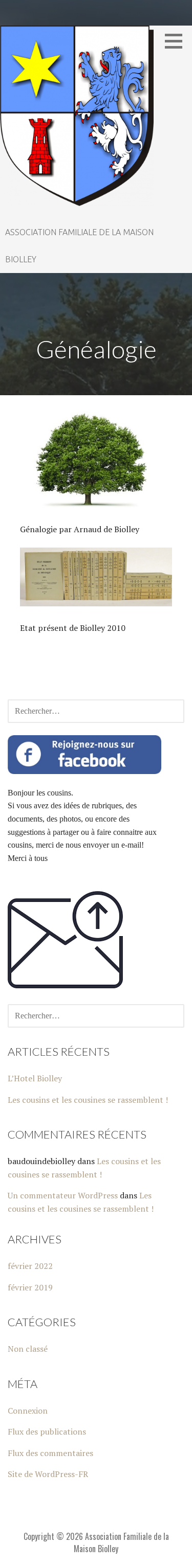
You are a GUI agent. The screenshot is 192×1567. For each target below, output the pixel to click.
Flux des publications (47, 1431)
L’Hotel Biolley (35, 1078)
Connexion (28, 1410)
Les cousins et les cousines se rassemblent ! (88, 1099)
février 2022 (30, 1265)
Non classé (28, 1348)
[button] (177, 41)
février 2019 (30, 1287)
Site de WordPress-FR (48, 1474)
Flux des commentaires (50, 1453)
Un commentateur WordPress (63, 1195)
